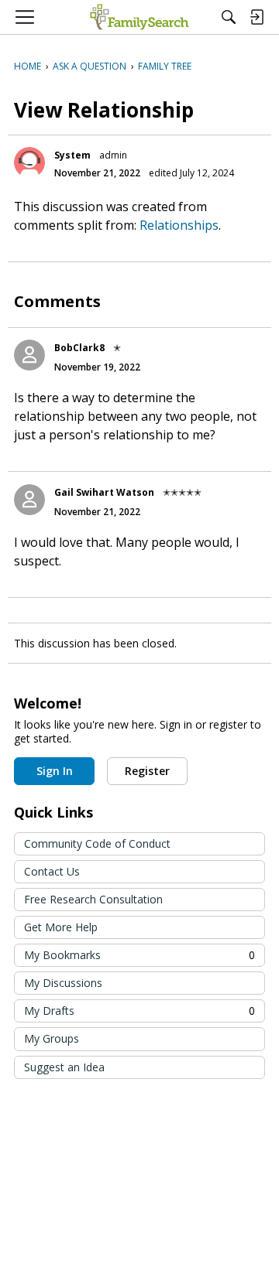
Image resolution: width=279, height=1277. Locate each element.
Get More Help (61, 927)
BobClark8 (79, 347)
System (72, 155)
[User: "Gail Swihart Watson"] (29, 499)
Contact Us (52, 871)
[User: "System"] (29, 162)
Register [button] (147, 770)
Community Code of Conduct (97, 843)
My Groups (51, 1038)
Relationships (179, 225)
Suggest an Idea (64, 1067)
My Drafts (139, 1010)
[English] (139, 17)
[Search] (229, 17)
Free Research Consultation (93, 899)
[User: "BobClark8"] (29, 355)
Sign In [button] (54, 770)
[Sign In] (256, 17)
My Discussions (63, 982)
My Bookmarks (139, 955)
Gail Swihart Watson (104, 492)
